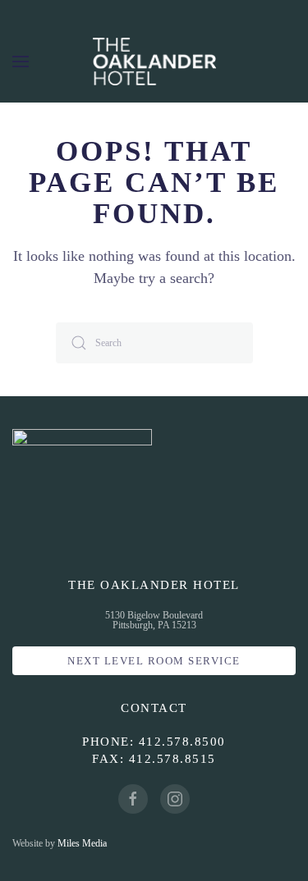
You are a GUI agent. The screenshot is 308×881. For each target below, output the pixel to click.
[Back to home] (154, 62)
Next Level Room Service (154, 661)
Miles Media (82, 843)
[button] (20, 62)
